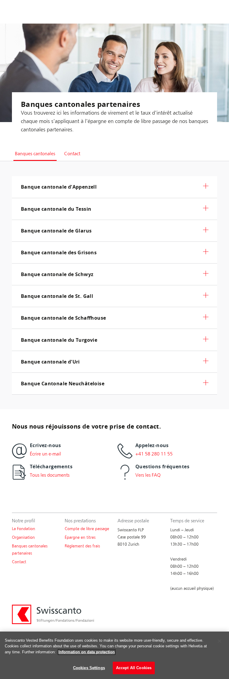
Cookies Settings (89, 668)
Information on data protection (86, 652)
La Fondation (23, 528)
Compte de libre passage (87, 528)
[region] (114, 655)
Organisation (23, 537)
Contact (19, 561)
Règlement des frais (82, 546)
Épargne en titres (80, 537)
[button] (114, 187)
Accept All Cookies (133, 668)
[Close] (219, 641)
